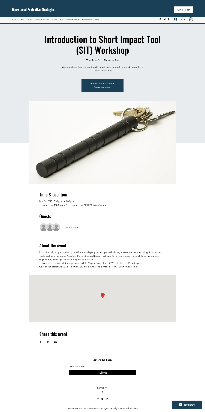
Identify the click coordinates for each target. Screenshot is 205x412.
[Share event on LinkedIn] (55, 342)
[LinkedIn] (169, 19)
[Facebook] (160, 19)
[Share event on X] (48, 342)
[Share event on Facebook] (40, 342)
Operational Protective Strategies (33, 9)
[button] (183, 9)
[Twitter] (164, 19)
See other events (103, 87)
